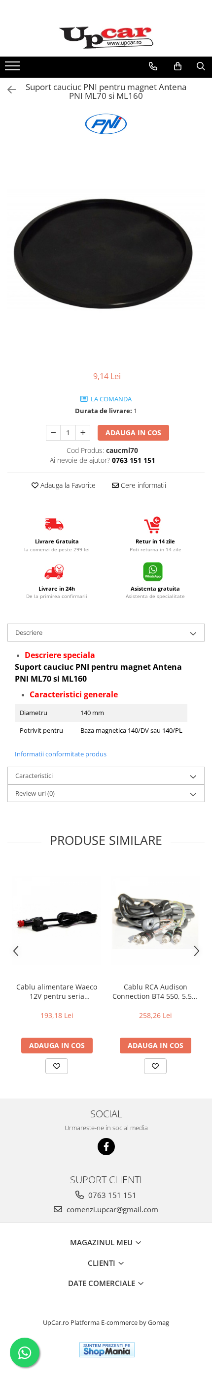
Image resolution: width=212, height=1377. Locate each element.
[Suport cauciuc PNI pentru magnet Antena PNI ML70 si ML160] (106, 251)
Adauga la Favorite (67, 485)
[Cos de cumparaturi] (177, 66)
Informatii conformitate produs (60, 753)
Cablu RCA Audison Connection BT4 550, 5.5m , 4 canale (155, 991)
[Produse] (13, 68)
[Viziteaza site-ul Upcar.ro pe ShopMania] (107, 1349)
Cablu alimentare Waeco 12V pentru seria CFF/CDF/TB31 (56, 991)
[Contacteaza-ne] (153, 66)
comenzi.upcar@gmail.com (111, 1209)
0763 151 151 (111, 1195)
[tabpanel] (106, 251)
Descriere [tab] (28, 632)
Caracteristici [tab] (34, 775)
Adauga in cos (133, 432)
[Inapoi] (7, 89)
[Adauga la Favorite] (56, 1066)
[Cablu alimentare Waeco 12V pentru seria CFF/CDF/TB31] (56, 920)
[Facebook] (106, 1146)
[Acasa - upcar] (106, 38)
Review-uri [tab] (35, 793)
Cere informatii (142, 485)
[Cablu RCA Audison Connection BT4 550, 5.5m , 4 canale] (155, 920)
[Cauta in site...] (201, 66)
